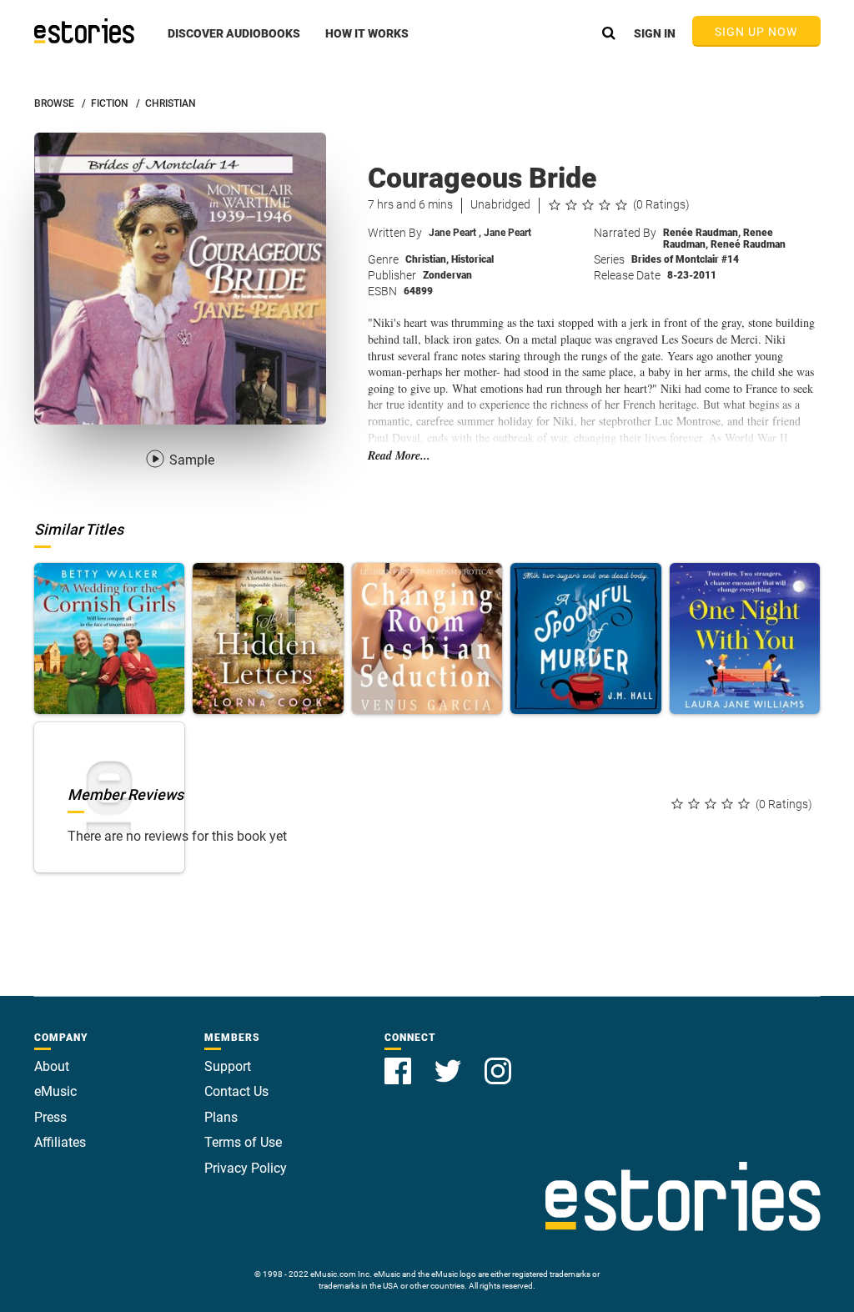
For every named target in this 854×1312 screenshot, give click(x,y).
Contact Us (236, 1091)
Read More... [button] (399, 456)
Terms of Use (243, 1142)
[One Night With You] (745, 638)
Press (50, 1117)
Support (227, 1066)
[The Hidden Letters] (268, 638)
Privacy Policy (245, 1168)
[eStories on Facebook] (399, 1061)
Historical (472, 259)
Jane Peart (455, 233)
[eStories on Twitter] (449, 1061)
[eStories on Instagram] (498, 1061)
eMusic (55, 1091)
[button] (234, 42)
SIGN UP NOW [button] (756, 31)
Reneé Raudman (748, 244)
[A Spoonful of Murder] (585, 638)
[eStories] (84, 30)
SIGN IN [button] (655, 33)
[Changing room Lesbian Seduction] (427, 638)
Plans (221, 1117)
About (51, 1066)
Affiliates (60, 1142)
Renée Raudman (702, 233)
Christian (427, 259)
